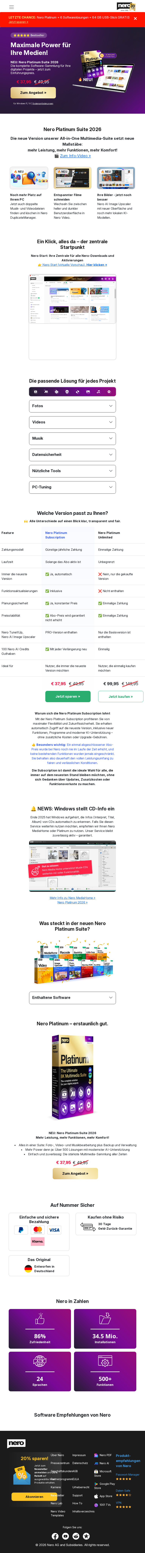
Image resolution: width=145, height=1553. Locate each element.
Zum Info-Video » (75, 155)
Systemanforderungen (42, 103)
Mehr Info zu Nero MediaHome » (73, 898)
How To (77, 1503)
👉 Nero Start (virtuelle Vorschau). (72, 265)
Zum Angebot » (33, 93)
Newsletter (57, 1495)
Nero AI (104, 1463)
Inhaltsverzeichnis (83, 1511)
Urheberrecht (80, 1487)
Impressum (79, 1455)
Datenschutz (80, 1463)
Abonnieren (34, 1497)
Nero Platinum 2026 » (72, 902)
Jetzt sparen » (18, 22)
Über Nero (57, 1455)
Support (77, 1495)
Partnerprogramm (61, 1479)
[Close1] (135, 18)
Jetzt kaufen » (121, 697)
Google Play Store (104, 1486)
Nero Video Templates (58, 1513)
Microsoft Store (102, 1473)
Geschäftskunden (62, 1471)
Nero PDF (105, 1455)
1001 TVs (105, 1504)
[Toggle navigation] (11, 7)
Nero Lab (56, 1503)
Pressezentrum (60, 1463)
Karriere (56, 1487)
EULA (75, 1479)
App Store (105, 1496)
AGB (75, 1471)
